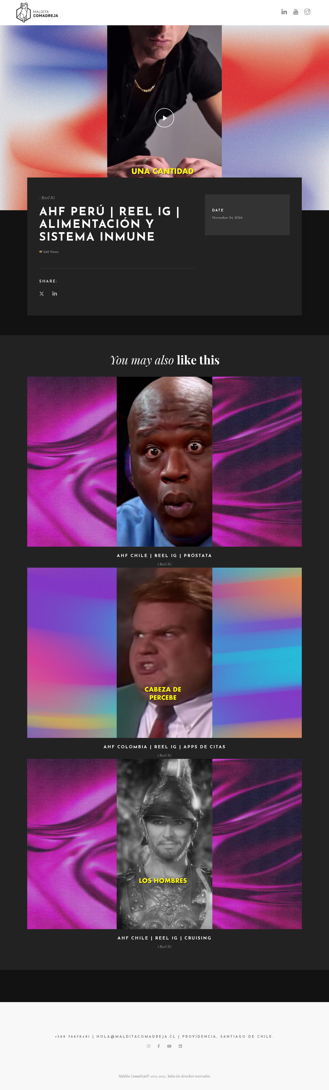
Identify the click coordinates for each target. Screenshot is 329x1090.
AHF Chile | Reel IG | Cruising (165, 938)
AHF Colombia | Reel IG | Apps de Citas (165, 747)
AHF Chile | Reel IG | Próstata (164, 556)
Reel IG (48, 197)
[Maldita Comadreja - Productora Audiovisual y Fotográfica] (37, 12)
